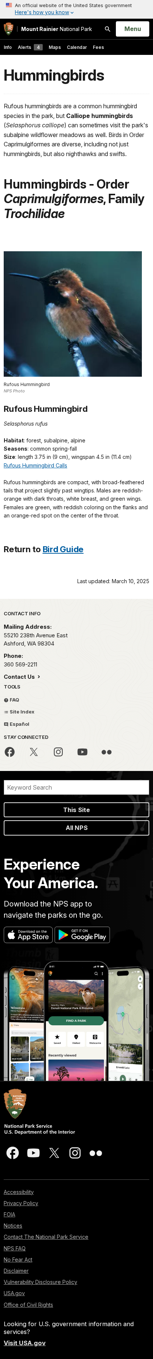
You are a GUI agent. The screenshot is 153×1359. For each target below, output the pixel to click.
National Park (56, 29)
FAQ (14, 700)
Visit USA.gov (25, 1343)
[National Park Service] (8, 29)
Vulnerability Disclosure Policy (40, 1282)
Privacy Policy (21, 1203)
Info (8, 47)
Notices (13, 1225)
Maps (55, 47)
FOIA (9, 1214)
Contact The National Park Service (46, 1237)
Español (19, 724)
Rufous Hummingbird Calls (35, 465)
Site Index (22, 712)
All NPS (77, 827)
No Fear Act (18, 1259)
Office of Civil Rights (28, 1305)
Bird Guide (63, 549)
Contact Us (20, 676)
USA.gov (14, 1293)
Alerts (29, 47)
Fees (98, 47)
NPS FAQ (15, 1248)
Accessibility (19, 1192)
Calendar (77, 47)
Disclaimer (16, 1271)
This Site (76, 810)
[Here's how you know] (76, 9)
